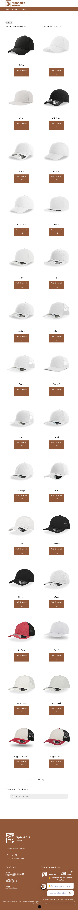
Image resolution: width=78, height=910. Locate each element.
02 (34, 779)
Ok (39, 907)
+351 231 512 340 (11, 881)
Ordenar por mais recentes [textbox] (53, 26)
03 (39, 779)
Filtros (10, 22)
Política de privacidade (15, 849)
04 (43, 779)
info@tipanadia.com (11, 888)
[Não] (75, 905)
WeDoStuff (20, 858)
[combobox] (58, 26)
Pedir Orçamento (21, 70)
